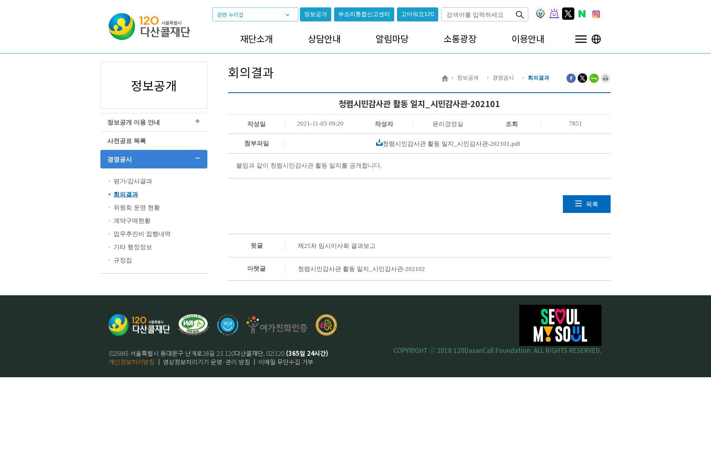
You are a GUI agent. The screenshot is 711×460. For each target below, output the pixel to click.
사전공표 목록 (126, 141)
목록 (592, 204)
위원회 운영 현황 (137, 207)
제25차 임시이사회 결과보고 (337, 246)
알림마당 (392, 38)
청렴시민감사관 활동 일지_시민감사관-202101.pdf (451, 143)
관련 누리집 (230, 15)
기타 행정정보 (133, 247)
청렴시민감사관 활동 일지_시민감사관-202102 (361, 269)
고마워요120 (417, 14)
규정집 (123, 260)
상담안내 (324, 38)
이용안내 (527, 38)
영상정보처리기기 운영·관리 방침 (206, 361)
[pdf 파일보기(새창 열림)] (193, 325)
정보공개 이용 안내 (133, 122)
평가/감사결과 (133, 181)
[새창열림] (227, 325)
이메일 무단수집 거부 (286, 361)
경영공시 (119, 159)
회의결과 (126, 194)
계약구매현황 (132, 220)
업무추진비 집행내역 (142, 234)
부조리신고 (364, 14)
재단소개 (256, 38)
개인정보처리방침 (132, 361)
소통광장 (460, 38)
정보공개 (315, 14)
